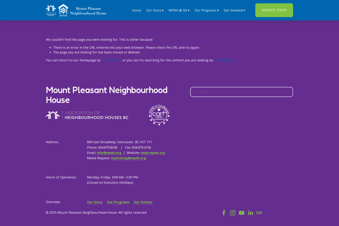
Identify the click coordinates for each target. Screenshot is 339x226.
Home (136, 10)
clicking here (111, 60)
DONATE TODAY (274, 10)
